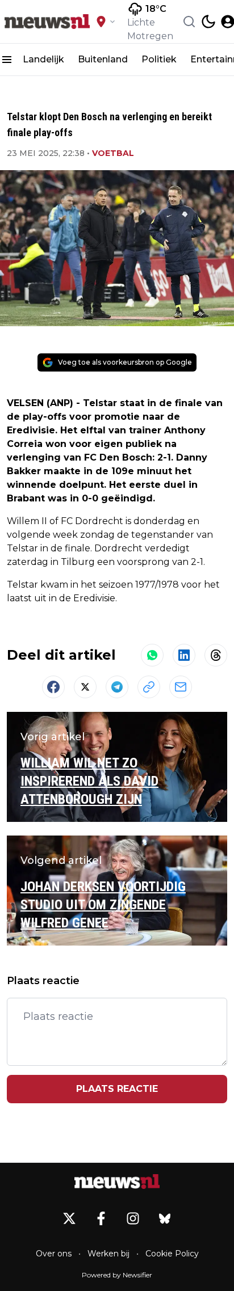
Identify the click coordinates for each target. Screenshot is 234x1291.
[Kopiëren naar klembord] (148, 687)
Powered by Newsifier (117, 1275)
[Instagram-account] (133, 1218)
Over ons (54, 1253)
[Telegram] (117, 687)
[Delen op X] (85, 687)
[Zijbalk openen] (7, 59)
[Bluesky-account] (165, 1218)
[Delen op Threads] (215, 655)
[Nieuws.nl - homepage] (47, 21)
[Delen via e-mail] (180, 687)
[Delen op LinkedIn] (184, 655)
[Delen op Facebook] (53, 687)
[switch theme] (208, 21)
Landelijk (43, 59)
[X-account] (69, 1218)
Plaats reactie (117, 1088)
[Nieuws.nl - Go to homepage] (117, 1181)
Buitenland (103, 59)
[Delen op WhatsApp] (152, 655)
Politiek (159, 59)
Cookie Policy (172, 1253)
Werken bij (108, 1253)
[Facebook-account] (101, 1218)
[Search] (189, 21)
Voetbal (113, 153)
